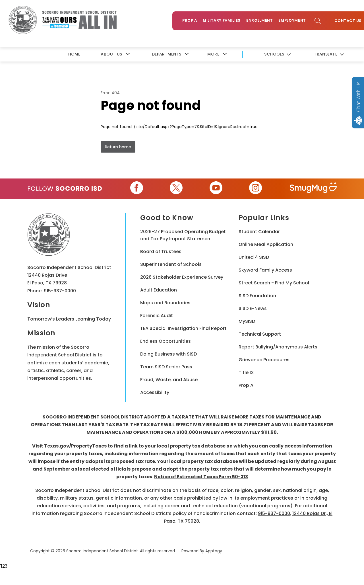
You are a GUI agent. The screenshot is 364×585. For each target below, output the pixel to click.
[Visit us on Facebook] (136, 188)
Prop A (189, 20)
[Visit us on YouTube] (216, 188)
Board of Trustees (160, 251)
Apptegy (213, 551)
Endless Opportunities (165, 341)
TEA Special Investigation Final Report (183, 328)
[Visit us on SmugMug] (313, 188)
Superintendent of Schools (171, 264)
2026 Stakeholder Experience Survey (181, 277)
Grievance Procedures (264, 359)
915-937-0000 (60, 291)
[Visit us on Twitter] (176, 188)
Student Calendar (259, 231)
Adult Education (158, 290)
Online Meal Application (266, 244)
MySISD (247, 321)
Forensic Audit (156, 315)
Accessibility (154, 392)
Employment (292, 20)
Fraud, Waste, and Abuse (169, 379)
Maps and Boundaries (165, 302)
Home (74, 54)
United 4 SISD (254, 257)
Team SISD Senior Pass (166, 367)
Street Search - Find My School (274, 283)
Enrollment (259, 20)
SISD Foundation (257, 295)
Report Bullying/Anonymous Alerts (278, 347)
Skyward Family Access (265, 270)
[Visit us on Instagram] (255, 188)
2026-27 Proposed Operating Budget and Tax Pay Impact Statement (183, 235)
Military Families (222, 20)
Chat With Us (358, 97)
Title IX (246, 372)
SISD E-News (253, 308)
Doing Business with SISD (168, 354)
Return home (118, 147)
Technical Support (260, 334)
